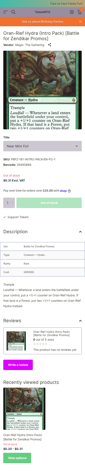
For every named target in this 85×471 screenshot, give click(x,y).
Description (15, 231)
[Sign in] (72, 12)
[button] (13, 199)
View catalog (5, 12)
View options (17, 458)
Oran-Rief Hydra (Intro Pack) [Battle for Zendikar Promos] (22, 437)
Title (6, 137)
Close (80, 21)
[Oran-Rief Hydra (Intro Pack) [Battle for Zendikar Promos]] (24, 409)
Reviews (12, 320)
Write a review (18, 364)
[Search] (13, 12)
